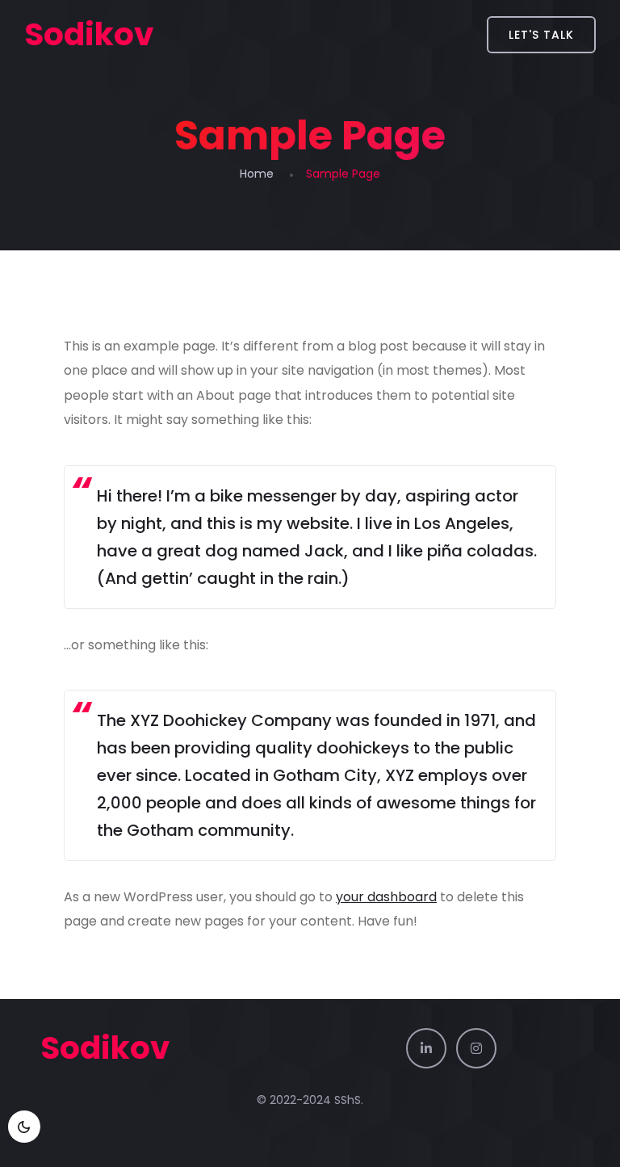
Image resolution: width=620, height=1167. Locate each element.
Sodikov (88, 35)
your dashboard (386, 897)
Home (257, 174)
